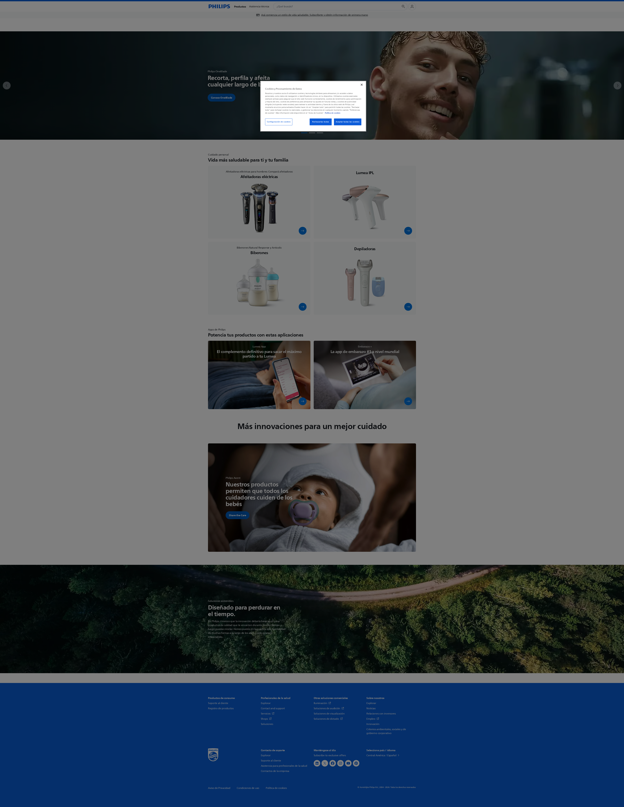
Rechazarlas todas (320, 121)
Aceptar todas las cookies (347, 121)
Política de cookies (332, 113)
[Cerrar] (361, 84)
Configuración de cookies (279, 121)
